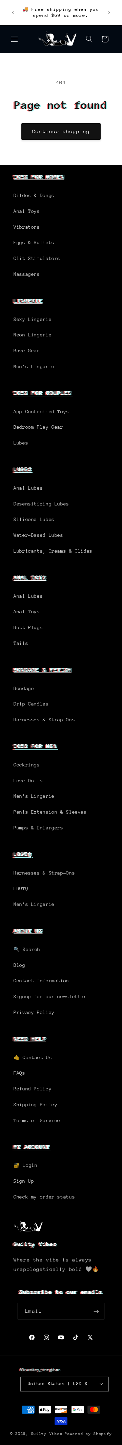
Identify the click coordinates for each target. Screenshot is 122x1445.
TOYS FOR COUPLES (43, 393)
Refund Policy (33, 1088)
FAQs (19, 1073)
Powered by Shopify (88, 1434)
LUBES (23, 469)
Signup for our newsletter (50, 996)
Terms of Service (37, 1120)
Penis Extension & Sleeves (50, 812)
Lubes (21, 443)
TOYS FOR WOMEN (39, 176)
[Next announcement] (109, 12)
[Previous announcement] (12, 12)
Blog (19, 965)
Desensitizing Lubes (41, 503)
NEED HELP (30, 1039)
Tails (21, 643)
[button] (14, 39)
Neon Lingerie (33, 334)
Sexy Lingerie (33, 319)
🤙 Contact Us (33, 1057)
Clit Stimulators (37, 258)
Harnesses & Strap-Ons (44, 719)
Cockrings (27, 764)
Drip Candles (31, 704)
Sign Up (24, 1181)
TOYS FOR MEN (35, 746)
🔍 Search (27, 949)
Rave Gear (27, 350)
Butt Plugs (28, 627)
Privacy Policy (34, 1012)
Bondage (24, 688)
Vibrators (27, 227)
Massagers (27, 274)
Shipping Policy (35, 1104)
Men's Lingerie (34, 366)
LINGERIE (28, 300)
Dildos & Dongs (34, 195)
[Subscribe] (96, 1311)
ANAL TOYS (30, 577)
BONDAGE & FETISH (43, 669)
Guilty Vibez (47, 1434)
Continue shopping (61, 131)
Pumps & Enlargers (38, 827)
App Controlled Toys (41, 411)
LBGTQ (23, 854)
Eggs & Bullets (34, 242)
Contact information (41, 980)
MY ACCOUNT (32, 1147)
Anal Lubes (28, 488)
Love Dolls (28, 780)
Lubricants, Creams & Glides (53, 551)
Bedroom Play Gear (38, 427)
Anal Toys (27, 211)
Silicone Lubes (34, 519)
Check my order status (44, 1197)
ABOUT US (28, 930)
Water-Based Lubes (38, 535)
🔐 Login (25, 1165)
